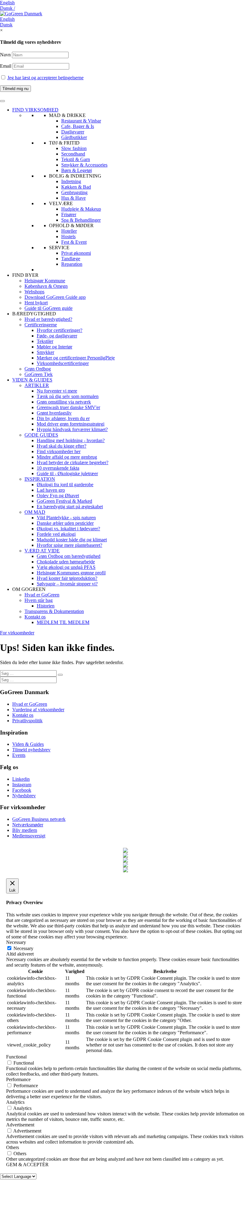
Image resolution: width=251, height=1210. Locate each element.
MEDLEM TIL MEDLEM (63, 622)
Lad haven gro (51, 490)
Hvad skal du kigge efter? (61, 446)
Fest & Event (74, 242)
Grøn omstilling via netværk (64, 401)
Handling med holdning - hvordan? (71, 440)
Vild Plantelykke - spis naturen (66, 517)
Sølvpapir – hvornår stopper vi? (67, 583)
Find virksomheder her (59, 451)
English (7, 2)
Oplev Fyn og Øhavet (58, 495)
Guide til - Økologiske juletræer (67, 473)
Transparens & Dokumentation (54, 611)
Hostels (68, 236)
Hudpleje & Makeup (81, 209)
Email (6, 66)
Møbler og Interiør (54, 346)
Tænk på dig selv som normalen (68, 396)
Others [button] (12, 1147)
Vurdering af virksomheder (38, 709)
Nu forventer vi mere (57, 390)
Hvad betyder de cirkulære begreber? (72, 462)
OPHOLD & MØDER (71, 225)
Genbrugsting (74, 192)
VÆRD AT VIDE (42, 550)
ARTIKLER (36, 385)
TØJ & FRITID (64, 142)
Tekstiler (45, 341)
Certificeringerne (40, 324)
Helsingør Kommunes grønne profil (71, 572)
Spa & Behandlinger (81, 220)
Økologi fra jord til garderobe (65, 484)
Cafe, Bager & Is (77, 126)
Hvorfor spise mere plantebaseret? (69, 545)
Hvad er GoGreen (41, 594)
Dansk (6, 24)
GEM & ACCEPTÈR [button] (27, 1164)
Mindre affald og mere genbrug (67, 457)
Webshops (34, 291)
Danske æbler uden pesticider (65, 523)
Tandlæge (70, 258)
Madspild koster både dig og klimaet (72, 539)
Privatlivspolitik (27, 720)
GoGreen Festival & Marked (64, 501)
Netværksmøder (27, 824)
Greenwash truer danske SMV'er (68, 407)
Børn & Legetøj (76, 170)
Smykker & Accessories (84, 164)
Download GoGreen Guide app (55, 297)
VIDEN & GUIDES (32, 379)
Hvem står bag (38, 600)
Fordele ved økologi (56, 534)
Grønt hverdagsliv (54, 412)
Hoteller (69, 231)
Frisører (68, 214)
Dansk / (7, 8)
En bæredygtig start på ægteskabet (70, 506)
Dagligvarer (72, 131)
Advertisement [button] (20, 1124)
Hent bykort (36, 302)
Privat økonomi (76, 253)
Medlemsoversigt (28, 835)
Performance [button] (18, 1079)
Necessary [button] (16, 942)
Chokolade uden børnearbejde (66, 561)
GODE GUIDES (41, 435)
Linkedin (21, 779)
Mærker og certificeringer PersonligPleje (76, 357)
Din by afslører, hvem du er (63, 418)
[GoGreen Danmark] (21, 13)
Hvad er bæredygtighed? (48, 319)
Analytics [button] (15, 1102)
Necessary (23, 948)
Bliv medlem (24, 830)
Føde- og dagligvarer (57, 335)
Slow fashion (74, 148)
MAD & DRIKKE (67, 115)
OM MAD (34, 512)
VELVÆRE (61, 203)
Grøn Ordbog (37, 368)
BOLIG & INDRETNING (75, 175)
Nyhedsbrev (24, 795)
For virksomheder (17, 632)
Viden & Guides (28, 744)
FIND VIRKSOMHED (35, 109)
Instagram (21, 784)
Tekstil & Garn (75, 159)
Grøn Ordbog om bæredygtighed (68, 556)
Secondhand (73, 153)
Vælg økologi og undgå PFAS (66, 567)
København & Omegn (46, 286)
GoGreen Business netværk (39, 819)
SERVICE (59, 247)
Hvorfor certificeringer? (59, 330)
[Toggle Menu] (2, 101)
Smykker (45, 352)
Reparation (71, 264)
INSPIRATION (39, 479)
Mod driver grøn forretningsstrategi (70, 424)
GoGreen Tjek (38, 374)
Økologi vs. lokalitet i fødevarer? (68, 528)
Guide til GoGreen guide (48, 308)
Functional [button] (16, 1056)
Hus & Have (73, 198)
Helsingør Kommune (44, 280)
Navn (5, 54)
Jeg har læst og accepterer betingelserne (45, 77)
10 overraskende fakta (58, 468)
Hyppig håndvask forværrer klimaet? (72, 429)
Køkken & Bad (76, 187)
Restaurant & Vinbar (81, 120)
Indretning (71, 181)
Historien (45, 605)
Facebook (21, 790)
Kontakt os (35, 616)
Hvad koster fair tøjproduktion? (67, 578)
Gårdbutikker (74, 137)
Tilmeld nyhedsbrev (31, 749)
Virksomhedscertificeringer (63, 363)
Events (18, 755)
